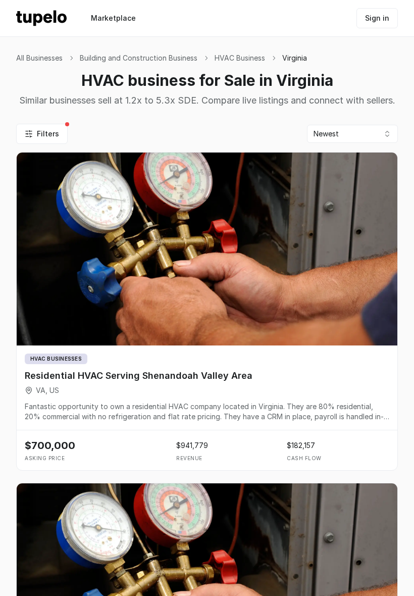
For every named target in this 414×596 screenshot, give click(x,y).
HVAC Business (240, 58)
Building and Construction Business (138, 58)
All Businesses (39, 58)
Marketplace (113, 18)
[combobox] (352, 134)
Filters (48, 133)
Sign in (377, 18)
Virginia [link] (294, 58)
